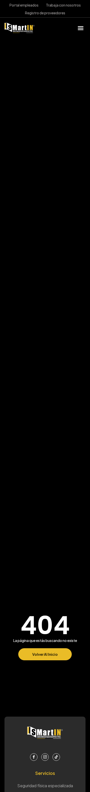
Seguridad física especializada (45, 785)
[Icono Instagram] (45, 757)
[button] (81, 28)
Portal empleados (24, 5)
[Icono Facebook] (34, 757)
